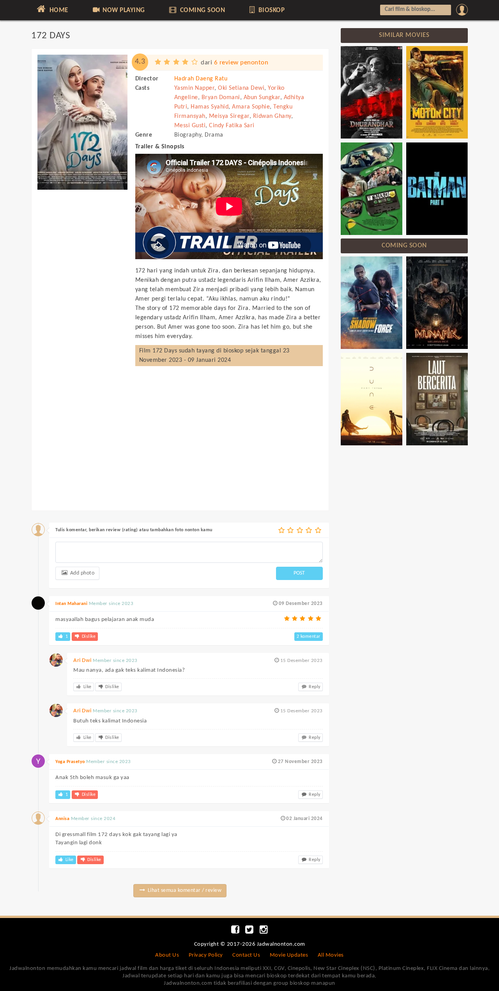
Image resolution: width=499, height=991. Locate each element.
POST (299, 573)
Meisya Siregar (229, 116)
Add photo (81, 573)
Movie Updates (289, 955)
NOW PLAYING (123, 10)
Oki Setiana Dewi (241, 88)
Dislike (88, 636)
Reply (314, 687)
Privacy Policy (206, 955)
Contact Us (246, 955)
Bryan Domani (221, 97)
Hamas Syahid (209, 107)
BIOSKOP (271, 10)
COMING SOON (201, 10)
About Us (167, 955)
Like (87, 687)
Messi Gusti (190, 126)
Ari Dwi (82, 661)
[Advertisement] (82, 311)
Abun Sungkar (262, 97)
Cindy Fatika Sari (232, 126)
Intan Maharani (71, 603)
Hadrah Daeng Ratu (201, 79)
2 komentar (308, 636)
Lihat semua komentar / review (183, 890)
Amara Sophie (251, 107)
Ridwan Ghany (272, 116)
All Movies (331, 955)
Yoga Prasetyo (70, 762)
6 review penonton (241, 62)
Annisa (62, 819)
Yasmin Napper (194, 88)
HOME (58, 10)
